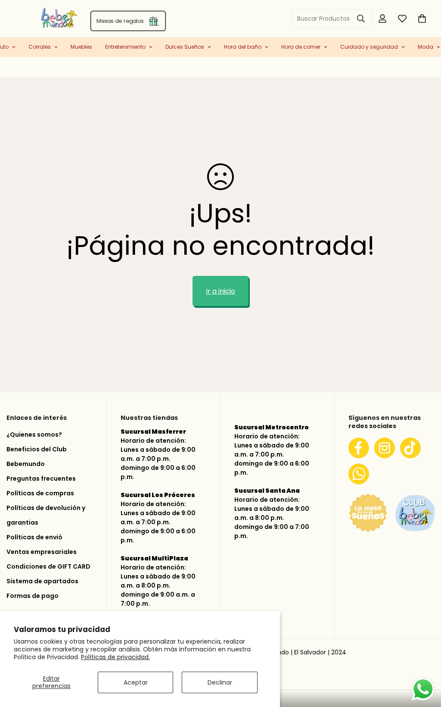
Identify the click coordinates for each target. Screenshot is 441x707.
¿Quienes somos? (34, 434)
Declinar (220, 682)
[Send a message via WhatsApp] (423, 689)
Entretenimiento (125, 46)
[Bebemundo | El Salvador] (24, 18)
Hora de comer (300, 46)
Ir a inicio (220, 291)
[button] (422, 18)
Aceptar (136, 682)
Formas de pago (32, 595)
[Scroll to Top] (424, 661)
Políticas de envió (34, 537)
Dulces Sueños (184, 46)
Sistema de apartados (42, 581)
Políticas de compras (40, 493)
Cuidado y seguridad (369, 46)
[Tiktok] (410, 448)
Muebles (81, 46)
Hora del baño (242, 46)
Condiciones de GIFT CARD (48, 566)
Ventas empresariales (41, 551)
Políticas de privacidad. (115, 657)
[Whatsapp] (358, 473)
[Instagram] (384, 448)
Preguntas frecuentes (41, 478)
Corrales (39, 46)
